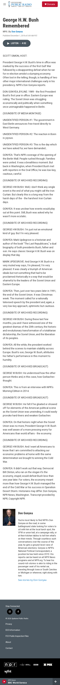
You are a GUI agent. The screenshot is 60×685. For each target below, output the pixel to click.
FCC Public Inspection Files (17, 636)
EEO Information (13, 630)
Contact (9, 648)
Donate (51, 4)
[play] (4, 681)
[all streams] (56, 681)
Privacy (9, 624)
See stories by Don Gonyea (32, 580)
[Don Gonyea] (9, 517)
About (8, 642)
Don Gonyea (17, 31)
